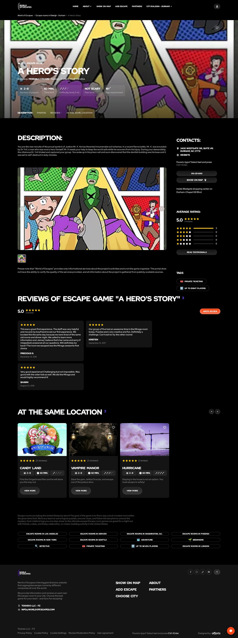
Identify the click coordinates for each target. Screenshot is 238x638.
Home (75, 6)
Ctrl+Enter (181, 164)
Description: (25, 113)
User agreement (105, 633)
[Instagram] (196, 572)
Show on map (104, 6)
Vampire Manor (85, 468)
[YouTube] (209, 572)
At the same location (80, 113)
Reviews (56, 113)
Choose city (127, 596)
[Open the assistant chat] (231, 631)
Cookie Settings (58, 633)
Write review (210, 311)
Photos (41, 113)
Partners (137, 6)
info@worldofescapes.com (37, 609)
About (86, 6)
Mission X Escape (39, 79)
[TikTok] (202, 572)
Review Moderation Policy (82, 633)
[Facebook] (190, 572)
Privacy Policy (25, 633)
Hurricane (131, 468)
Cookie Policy (41, 633)
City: (158, 6)
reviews (188, 221)
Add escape (121, 6)
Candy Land (30, 468)
